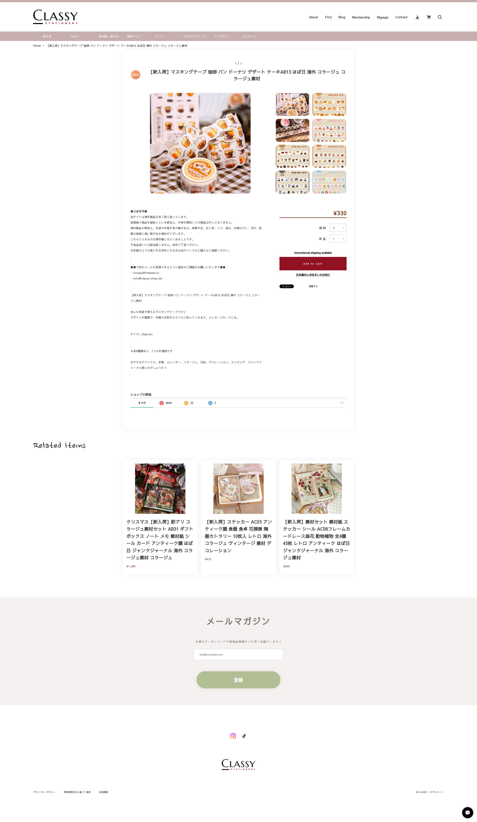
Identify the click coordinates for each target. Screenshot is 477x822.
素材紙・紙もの (109, 36)
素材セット (134, 36)
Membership (361, 16)
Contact (401, 16)
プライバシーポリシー (44, 792)
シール (159, 36)
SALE (74, 36)
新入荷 (47, 36)
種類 (322, 227)
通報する (313, 286)
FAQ (328, 16)
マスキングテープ (194, 36)
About (313, 16)
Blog (342, 16)
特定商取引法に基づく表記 (77, 792)
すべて (142, 403)
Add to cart (313, 263)
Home (37, 45)
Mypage (382, 16)
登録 (238, 680)
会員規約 (103, 792)
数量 (322, 238)
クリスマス (221, 36)
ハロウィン (249, 36)
